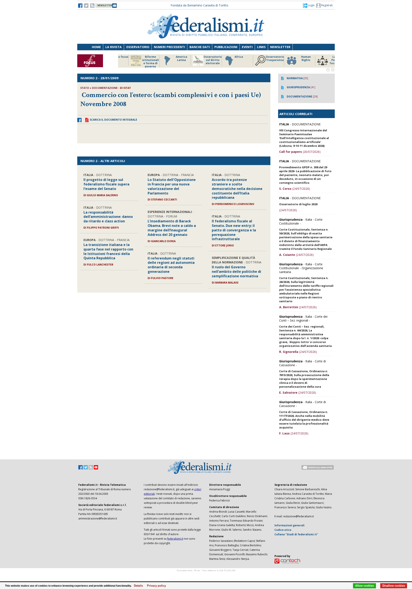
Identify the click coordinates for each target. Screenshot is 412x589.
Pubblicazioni (225, 47)
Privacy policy (155, 585)
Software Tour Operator (206, 575)
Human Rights (263, 58)
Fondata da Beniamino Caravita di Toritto (199, 5)
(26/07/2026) (300, 152)
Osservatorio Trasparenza (232, 58)
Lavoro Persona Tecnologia (293, 60)
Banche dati (199, 47)
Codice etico (282, 530)
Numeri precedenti (169, 47)
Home (96, 47)
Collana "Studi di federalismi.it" (296, 534)
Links (261, 47)
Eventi (247, 47)
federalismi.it (175, 538)
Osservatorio (137, 47)
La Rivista (113, 47)
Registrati (327, 5)
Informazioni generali (289, 525)
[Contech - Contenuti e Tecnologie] (287, 561)
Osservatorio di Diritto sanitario (325, 60)
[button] (308, 5)
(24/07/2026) (294, 189)
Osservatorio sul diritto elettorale (169, 60)
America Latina (138, 58)
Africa (195, 57)
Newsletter (280, 47)
